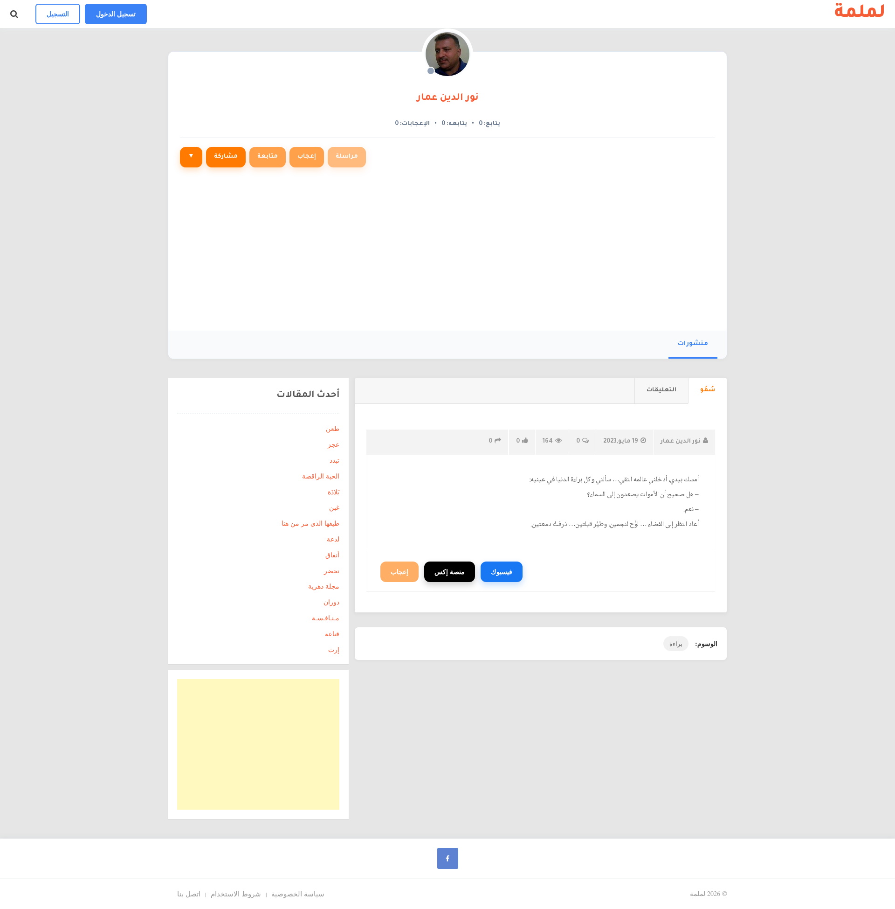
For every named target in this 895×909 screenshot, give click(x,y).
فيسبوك (501, 571)
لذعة (333, 538)
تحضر (331, 570)
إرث (333, 649)
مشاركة (226, 156)
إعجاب (306, 156)
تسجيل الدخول (116, 13)
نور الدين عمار (448, 98)
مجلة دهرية (323, 586)
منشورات (693, 343)
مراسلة (347, 156)
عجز (333, 444)
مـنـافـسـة (325, 617)
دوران (331, 601)
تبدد (334, 460)
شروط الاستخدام (236, 893)
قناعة (332, 633)
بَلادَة (333, 491)
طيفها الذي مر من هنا (310, 523)
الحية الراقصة (320, 476)
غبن (334, 507)
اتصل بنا (188, 893)
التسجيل (58, 13)
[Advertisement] (447, 253)
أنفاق (332, 554)
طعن (332, 428)
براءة (675, 643)
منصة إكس (449, 571)
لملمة (860, 14)
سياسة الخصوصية (297, 893)
